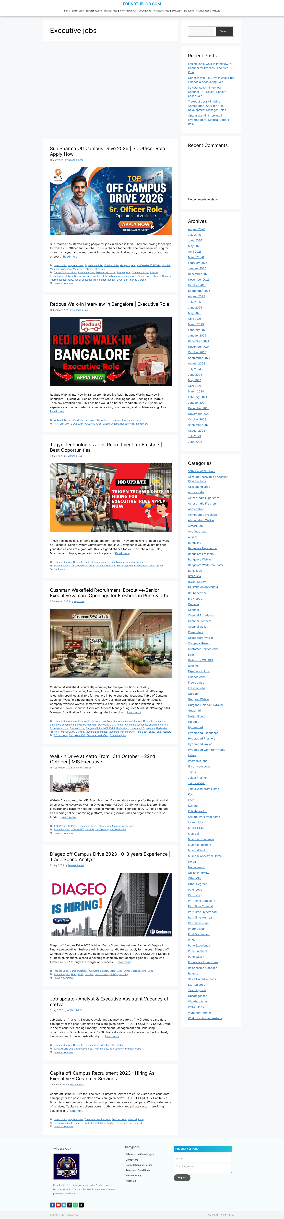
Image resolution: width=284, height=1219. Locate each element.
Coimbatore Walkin (200, 637)
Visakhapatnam (198, 1001)
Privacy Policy (133, 1175)
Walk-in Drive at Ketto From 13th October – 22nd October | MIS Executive (102, 759)
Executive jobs (86, 272)
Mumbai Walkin (198, 850)
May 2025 (194, 313)
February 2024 (197, 397)
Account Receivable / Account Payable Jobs (92, 721)
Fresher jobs (123, 272)
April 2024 (195, 386)
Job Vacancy (102, 974)
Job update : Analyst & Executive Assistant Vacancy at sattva (109, 1001)
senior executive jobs (86, 279)
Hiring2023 (77, 974)
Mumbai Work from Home (205, 856)
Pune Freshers (163, 731)
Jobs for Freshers (106, 565)
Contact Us (132, 1159)
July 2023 (194, 436)
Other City (99, 269)
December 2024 (198, 341)
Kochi (191, 800)
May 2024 (194, 380)
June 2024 (195, 374)
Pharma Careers (162, 276)
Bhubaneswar (197, 593)
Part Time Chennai (200, 906)
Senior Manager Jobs (111, 279)
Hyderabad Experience (142, 728)
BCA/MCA (194, 576)
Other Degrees (132, 970)
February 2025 (197, 330)
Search (224, 31)
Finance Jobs (197, 677)
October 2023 (197, 419)
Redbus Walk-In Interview (134, 423)
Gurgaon (125, 265)
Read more (70, 256)
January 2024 (197, 402)
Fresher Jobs (110, 11)
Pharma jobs (196, 928)
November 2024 (199, 346)
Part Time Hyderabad (202, 912)
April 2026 (195, 251)
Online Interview (198, 872)
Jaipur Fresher (107, 562)
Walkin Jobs (145, 11)
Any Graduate (75, 265)
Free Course (196, 682)
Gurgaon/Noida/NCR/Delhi (145, 265)
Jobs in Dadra (73, 276)
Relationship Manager (202, 968)
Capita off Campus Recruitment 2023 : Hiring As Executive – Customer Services (102, 1075)
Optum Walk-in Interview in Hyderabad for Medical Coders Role (208, 120)
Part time (194, 895)
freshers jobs (101, 1048)
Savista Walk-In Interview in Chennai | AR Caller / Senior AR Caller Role (208, 92)
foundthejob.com (142, 4)
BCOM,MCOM (106, 724)
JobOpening (102, 829)
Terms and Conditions (138, 1170)
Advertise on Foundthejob (140, 1154)
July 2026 (194, 234)
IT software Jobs (199, 766)
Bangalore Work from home (206, 565)
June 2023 (195, 441)
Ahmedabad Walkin (201, 520)
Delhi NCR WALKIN (200, 660)
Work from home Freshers (205, 1018)
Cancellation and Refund (139, 1165)
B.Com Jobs (61, 735)
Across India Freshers (202, 503)
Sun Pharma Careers (135, 279)
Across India (196, 492)
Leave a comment (63, 283)
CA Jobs (193, 604)
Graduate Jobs (140, 272)
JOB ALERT (77, 829)
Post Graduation (199, 934)
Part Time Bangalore (201, 900)
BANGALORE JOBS (91, 423)
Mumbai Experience (61, 269)
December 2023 (198, 408)
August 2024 (196, 363)
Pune (132, 731)
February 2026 (197, 262)
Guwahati (194, 710)
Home (67, 11)
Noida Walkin (196, 867)
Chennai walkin (198, 626)
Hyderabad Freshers (201, 738)
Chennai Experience (136, 724)
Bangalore (90, 420)
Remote (193, 973)
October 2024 (197, 352)
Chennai (119, 724)
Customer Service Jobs (98, 1119)
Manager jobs (129, 276)
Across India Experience (204, 498)
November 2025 (198, 279)
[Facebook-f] (52, 1205)
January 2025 (197, 335)
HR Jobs (193, 721)
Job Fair (89, 829)
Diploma (193, 665)
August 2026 (196, 229)
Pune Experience (145, 731)
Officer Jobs (145, 276)
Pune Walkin (196, 956)
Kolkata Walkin (197, 811)
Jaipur (94, 562)
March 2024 (196, 391)
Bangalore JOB (77, 735)
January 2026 (197, 268)
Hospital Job (196, 716)
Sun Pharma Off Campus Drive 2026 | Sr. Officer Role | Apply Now (109, 151)
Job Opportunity (104, 1123)
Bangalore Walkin (199, 559)
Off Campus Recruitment (128, 1123)
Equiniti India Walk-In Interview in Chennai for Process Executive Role (209, 68)
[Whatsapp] (75, 1205)
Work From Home (128, 11)
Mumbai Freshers (82, 269)
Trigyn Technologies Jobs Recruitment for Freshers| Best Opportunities (106, 447)
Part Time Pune (198, 923)
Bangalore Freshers (85, 724)
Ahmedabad (196, 509)
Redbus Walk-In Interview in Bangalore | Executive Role (109, 304)
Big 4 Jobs (189, 11)
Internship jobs (161, 11)
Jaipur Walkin (196, 783)
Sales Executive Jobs (202, 979)
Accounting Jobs (127, 721)
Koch (191, 794)
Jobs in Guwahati (91, 276)
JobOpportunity (119, 974)
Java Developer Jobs (83, 565)
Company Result (199, 643)
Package (216, 11)
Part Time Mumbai (200, 917)
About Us (131, 1180)
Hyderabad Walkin (200, 744)
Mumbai (166, 265)
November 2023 (199, 413)
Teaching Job (197, 990)
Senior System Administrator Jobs (136, 565)
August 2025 (196, 296)
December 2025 (198, 274)
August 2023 (196, 430)
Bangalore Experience (109, 420)
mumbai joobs (133, 1048)
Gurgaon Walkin (198, 699)
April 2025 (194, 318)
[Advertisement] (110, 67)
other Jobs (128, 826)
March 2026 (196, 257)
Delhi (87, 562)
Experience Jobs (94, 11)
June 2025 (195, 307)
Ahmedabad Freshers (202, 514)
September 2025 (199, 290)
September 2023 (199, 425)
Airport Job (195, 526)
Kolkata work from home (204, 816)
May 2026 (194, 246)
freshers (75, 1123)
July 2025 (194, 302)
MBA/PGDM (67, 731)
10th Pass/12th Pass (65, 826)
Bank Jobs (177, 11)
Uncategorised (197, 996)
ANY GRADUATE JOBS (66, 423)
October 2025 (197, 285)
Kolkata (104, 970)
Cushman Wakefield (97, 735)
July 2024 (194, 369)
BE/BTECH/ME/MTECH (203, 587)
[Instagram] (69, 1205)
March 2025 (196, 324)
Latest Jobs (78, 11)
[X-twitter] (81, 1205)
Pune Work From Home (203, 962)
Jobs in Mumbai (111, 276)
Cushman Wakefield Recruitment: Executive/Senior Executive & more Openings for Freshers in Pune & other (110, 592)
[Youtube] (58, 1205)
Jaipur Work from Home (203, 789)
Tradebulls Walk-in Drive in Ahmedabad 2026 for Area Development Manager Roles (207, 106)
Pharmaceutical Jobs (61, 279)
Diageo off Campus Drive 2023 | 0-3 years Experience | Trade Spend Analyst (110, 856)
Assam (192, 537)
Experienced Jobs (105, 272)
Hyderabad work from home (206, 749)
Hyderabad (122, 728)
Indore (192, 755)
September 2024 (199, 358)
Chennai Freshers (158, 724)
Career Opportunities (65, 272)
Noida (192, 861)
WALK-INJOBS (118, 829)
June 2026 (195, 240)
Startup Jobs (202, 11)
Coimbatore (195, 632)
